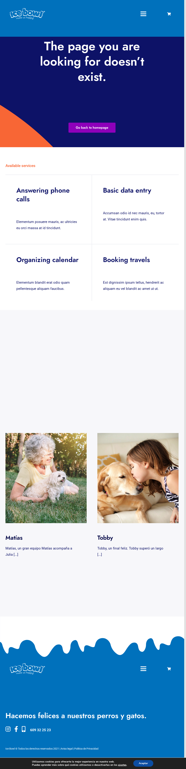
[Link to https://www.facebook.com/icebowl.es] (16, 729)
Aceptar (143, 763)
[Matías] (46, 478)
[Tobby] (138, 478)
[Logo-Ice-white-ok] (27, 9)
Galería (49, 478)
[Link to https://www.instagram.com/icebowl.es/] (8, 729)
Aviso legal (67, 748)
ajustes (122, 765)
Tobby (134, 478)
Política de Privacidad (86, 748)
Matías (43, 478)
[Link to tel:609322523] (23, 729)
